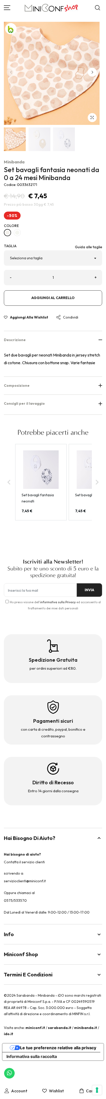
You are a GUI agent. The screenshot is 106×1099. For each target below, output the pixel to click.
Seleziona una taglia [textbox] (26, 258)
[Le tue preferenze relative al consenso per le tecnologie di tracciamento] (97, 1090)
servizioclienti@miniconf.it (25, 881)
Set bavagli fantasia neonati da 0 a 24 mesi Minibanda (51, 173)
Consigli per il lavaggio (24, 403)
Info (9, 934)
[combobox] (53, 258)
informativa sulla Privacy (58, 602)
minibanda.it (85, 1027)
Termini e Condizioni (28, 974)
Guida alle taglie (88, 247)
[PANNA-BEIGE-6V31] (7, 232)
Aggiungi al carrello (53, 297)
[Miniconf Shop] (51, 8)
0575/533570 (15, 900)
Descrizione (15, 340)
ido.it (8, 1034)
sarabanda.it (59, 1027)
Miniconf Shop (21, 954)
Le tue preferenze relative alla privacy (58, 1047)
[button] (92, 72)
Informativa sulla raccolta (31, 1056)
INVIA (89, 590)
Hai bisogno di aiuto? (29, 838)
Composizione (17, 385)
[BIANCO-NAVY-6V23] (17, 232)
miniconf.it (35, 1027)
